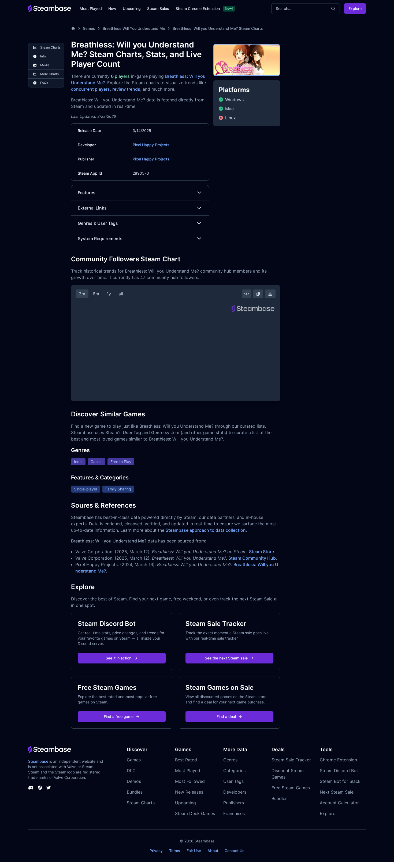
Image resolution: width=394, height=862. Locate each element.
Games (89, 28)
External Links (92, 208)
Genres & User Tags (98, 223)
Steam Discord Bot (339, 770)
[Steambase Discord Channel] (31, 788)
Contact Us (234, 850)
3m (82, 293)
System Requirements (100, 238)
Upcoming (132, 8)
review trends (126, 89)
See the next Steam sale (226, 658)
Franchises (234, 813)
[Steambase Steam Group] (40, 788)
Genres (230, 759)
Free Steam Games (291, 787)
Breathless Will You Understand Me (134, 28)
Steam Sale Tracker (291, 759)
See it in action (118, 658)
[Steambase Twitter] (48, 788)
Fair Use (194, 850)
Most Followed (190, 781)
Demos (134, 781)
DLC (131, 770)
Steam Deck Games (195, 813)
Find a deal (226, 716)
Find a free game (118, 716)
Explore (355, 8)
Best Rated (186, 759)
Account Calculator (339, 802)
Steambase (38, 761)
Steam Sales (158, 8)
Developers (234, 792)
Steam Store (261, 551)
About (212, 850)
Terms (174, 850)
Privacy (156, 850)
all (120, 293)
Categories (234, 770)
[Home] (73, 28)
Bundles (135, 792)
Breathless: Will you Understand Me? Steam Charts (218, 28)
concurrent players (90, 89)
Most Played (91, 8)
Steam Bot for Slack (340, 781)
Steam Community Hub (252, 558)
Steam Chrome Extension (198, 8)
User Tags (233, 781)
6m (96, 293)
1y (109, 293)
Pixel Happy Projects (151, 144)
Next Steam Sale (337, 792)
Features (86, 192)
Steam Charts (141, 802)
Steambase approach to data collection (206, 530)
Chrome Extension (338, 759)
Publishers (233, 802)
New (112, 8)
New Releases (189, 792)
